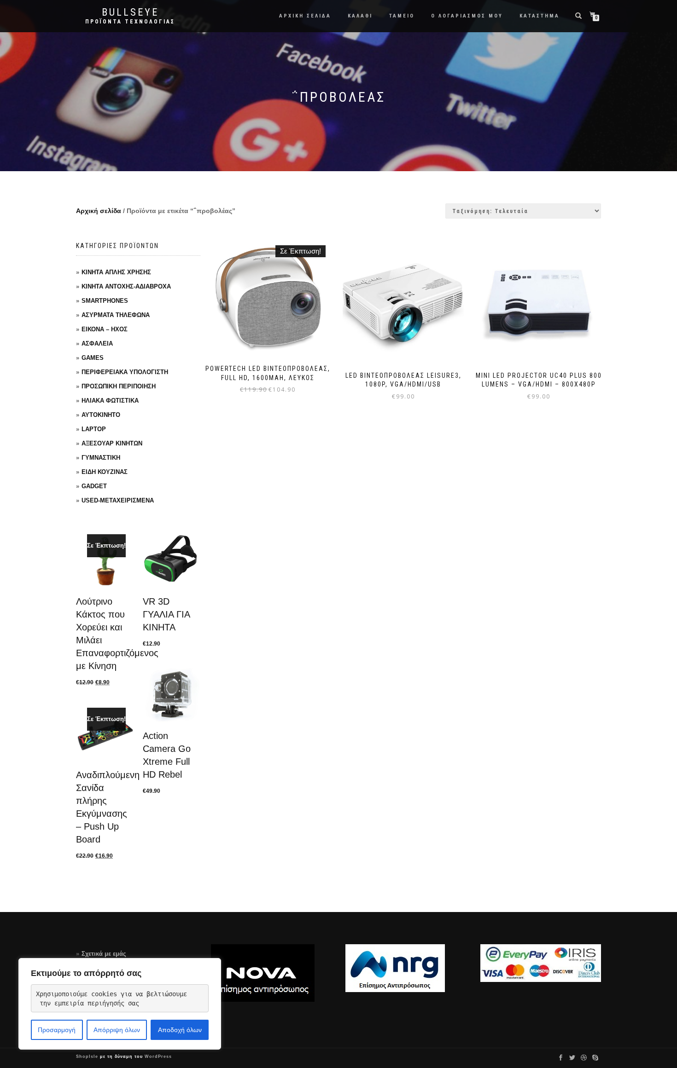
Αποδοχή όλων (180, 1029)
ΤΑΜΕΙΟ (401, 16)
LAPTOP (94, 429)
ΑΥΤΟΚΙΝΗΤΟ (101, 414)
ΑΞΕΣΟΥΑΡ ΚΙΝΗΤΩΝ (112, 443)
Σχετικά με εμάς (104, 953)
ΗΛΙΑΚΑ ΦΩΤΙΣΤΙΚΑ (110, 400)
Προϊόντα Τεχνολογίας (130, 21)
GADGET (94, 486)
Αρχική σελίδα (98, 210)
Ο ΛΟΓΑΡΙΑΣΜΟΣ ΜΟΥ (467, 16)
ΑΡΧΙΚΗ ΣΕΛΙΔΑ (305, 16)
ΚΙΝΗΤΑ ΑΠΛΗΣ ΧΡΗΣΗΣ (116, 272)
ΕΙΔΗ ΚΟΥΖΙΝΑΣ (105, 471)
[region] (119, 1004)
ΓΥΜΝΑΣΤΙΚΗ (101, 457)
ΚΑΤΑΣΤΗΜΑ (539, 16)
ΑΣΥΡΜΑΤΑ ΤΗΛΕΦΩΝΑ (116, 315)
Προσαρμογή (57, 1029)
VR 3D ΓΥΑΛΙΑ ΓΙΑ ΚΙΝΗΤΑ (166, 614)
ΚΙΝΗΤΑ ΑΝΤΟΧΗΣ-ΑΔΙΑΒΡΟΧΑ (126, 286)
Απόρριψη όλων (116, 1029)
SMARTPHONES (105, 300)
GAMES (93, 357)
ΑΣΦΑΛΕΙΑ (97, 343)
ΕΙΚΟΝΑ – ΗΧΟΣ (105, 329)
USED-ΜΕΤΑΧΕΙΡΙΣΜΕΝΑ (118, 500)
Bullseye (130, 12)
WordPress (157, 1056)
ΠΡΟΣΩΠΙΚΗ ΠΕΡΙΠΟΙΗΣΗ (119, 386)
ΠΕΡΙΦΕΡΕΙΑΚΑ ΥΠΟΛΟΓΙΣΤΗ (125, 372)
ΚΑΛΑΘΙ (360, 16)
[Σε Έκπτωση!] (105, 561)
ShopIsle (88, 1056)
